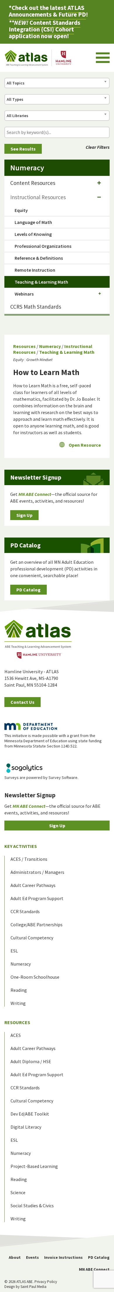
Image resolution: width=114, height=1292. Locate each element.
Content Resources (32, 182)
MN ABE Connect (94, 1269)
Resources (24, 346)
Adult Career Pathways (33, 885)
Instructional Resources (38, 197)
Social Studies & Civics (32, 1205)
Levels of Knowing (33, 234)
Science (18, 1192)
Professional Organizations (43, 246)
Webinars (24, 294)
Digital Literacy (26, 1127)
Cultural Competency (32, 938)
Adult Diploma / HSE (31, 1061)
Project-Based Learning (34, 1166)
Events (32, 1257)
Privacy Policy (45, 1281)
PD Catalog (28, 590)
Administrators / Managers (37, 872)
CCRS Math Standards (35, 306)
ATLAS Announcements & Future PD (47, 11)
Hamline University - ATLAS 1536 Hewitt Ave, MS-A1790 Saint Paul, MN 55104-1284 (31, 678)
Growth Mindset (39, 359)
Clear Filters (98, 147)
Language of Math (33, 222)
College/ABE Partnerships (37, 924)
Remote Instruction (35, 270)
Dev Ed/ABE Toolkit (30, 1114)
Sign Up (24, 515)
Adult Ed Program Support (37, 898)
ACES (16, 1035)
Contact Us (22, 702)
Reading (19, 990)
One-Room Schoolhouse (35, 977)
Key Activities (20, 846)
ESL (14, 951)
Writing (18, 1003)
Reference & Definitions (39, 258)
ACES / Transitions (29, 859)
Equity (18, 359)
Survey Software (63, 777)
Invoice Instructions (63, 1257)
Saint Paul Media (33, 1286)
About (15, 1257)
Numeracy (50, 346)
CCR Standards (25, 911)
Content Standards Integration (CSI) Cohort (44, 26)
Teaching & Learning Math (66, 352)
